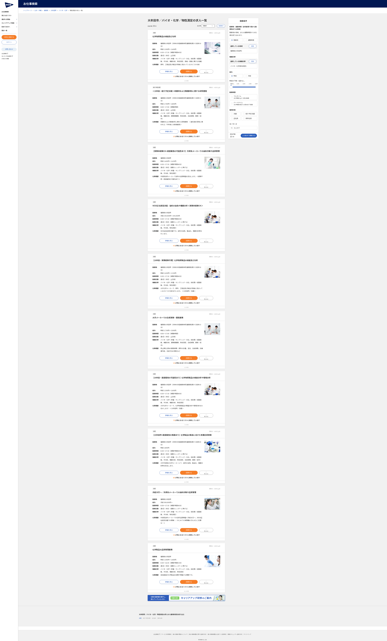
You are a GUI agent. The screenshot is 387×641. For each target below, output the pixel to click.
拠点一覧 (4, 30)
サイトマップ (247, 634)
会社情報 (4, 53)
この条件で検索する (249, 135)
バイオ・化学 (63, 10)
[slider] (231, 87)
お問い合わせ (9, 49)
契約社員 (249, 118)
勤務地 (236, 40)
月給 (249, 76)
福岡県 (46, 10)
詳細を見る (169, 71)
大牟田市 (53, 10)
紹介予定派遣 (250, 114)
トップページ (27, 10)
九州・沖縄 (37, 10)
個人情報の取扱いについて (180, 634)
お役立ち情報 (5, 58)
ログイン (9, 42)
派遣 (235, 114)
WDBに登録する (9, 37)
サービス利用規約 (166, 634)
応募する (189, 71)
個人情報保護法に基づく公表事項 (217, 634)
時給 (235, 76)
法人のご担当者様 (6, 56)
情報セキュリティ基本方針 (235, 634)
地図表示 (221, 26)
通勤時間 (251, 40)
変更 (252, 46)
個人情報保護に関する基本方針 (197, 634)
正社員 (236, 118)
